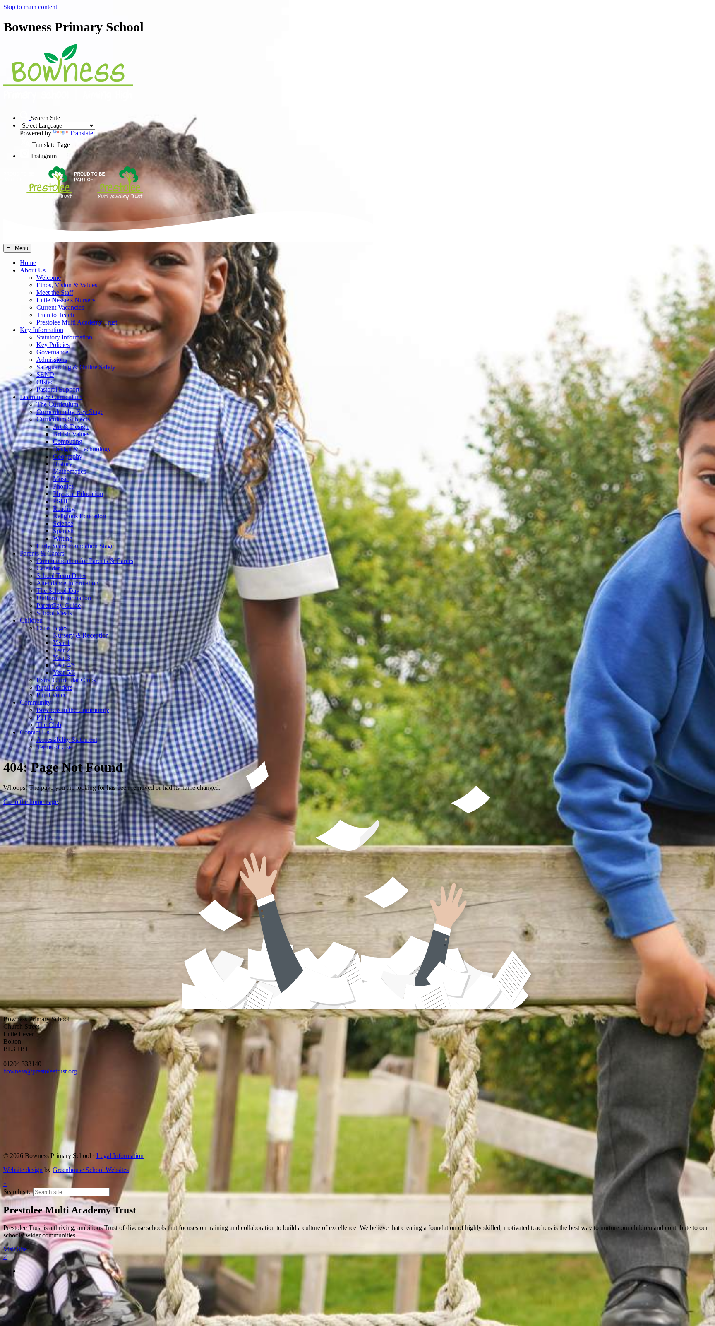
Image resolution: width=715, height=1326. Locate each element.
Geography (67, 456)
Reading (64, 508)
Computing (67, 441)
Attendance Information (67, 583)
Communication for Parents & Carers (84, 560)
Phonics (63, 486)
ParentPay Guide (58, 605)
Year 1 (61, 642)
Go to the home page (30, 801)
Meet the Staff (54, 292)
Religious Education (79, 516)
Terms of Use (54, 747)
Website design (23, 1169)
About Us (33, 270)
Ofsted (45, 381)
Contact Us (34, 732)
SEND (45, 374)
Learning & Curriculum (51, 396)
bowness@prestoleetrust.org (40, 1071)
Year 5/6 (64, 672)
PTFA (44, 717)
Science (63, 523)
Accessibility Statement (66, 739)
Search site (17, 1191)
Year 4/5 (64, 665)
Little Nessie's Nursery (66, 299)
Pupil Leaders (54, 687)
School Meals (54, 612)
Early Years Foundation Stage (75, 545)
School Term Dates (61, 575)
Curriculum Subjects (63, 419)
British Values (71, 434)
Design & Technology (82, 448)
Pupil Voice (51, 694)
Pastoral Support (57, 389)
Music (61, 478)
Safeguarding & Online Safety (75, 367)
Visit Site (15, 1249)
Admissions (51, 359)
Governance (52, 352)
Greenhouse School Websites (91, 1169)
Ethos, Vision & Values (66, 285)
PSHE (61, 501)
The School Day (57, 590)
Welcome (48, 277)
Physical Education (78, 493)
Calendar (48, 568)
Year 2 (61, 650)
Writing (62, 538)
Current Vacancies (60, 307)
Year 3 (61, 657)
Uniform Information (63, 598)
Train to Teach (55, 314)
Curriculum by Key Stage (69, 411)
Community (35, 702)
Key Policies (53, 344)
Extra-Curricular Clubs (66, 679)
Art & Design (71, 426)
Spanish (63, 530)
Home (28, 262)
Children (31, 620)
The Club (48, 724)
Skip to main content (30, 6)
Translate (81, 133)
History (62, 463)
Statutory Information (64, 337)
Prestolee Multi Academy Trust (76, 322)
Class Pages (51, 627)
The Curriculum (57, 404)
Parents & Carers (42, 553)
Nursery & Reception (81, 635)
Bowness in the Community (72, 709)
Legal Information (120, 1155)
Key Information (41, 329)
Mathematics (69, 471)
